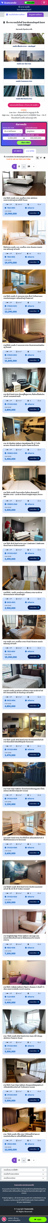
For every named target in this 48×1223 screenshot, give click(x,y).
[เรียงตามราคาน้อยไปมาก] (37, 158)
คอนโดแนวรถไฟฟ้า (11, 1169)
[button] (44, 2)
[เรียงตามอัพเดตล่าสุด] (44, 158)
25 (29, 166)
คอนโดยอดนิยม (9, 1178)
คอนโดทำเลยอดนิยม (11, 1174)
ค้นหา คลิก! (25, 142)
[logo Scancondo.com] (9, 2)
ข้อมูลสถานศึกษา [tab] (35, 14)
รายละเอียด (33, 213)
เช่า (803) (17, 151)
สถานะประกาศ (8, 128)
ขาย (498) (30, 151)
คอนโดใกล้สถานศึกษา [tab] (16, 14)
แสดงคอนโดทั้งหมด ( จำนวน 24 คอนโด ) (24, 105)
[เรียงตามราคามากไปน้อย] (41, 158)
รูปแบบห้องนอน (31, 128)
